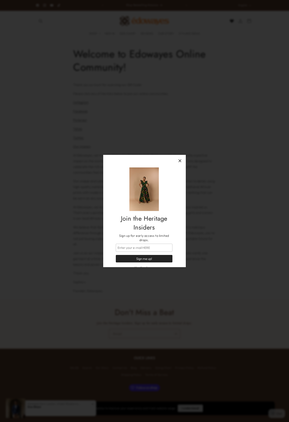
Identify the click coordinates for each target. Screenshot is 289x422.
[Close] (180, 161)
